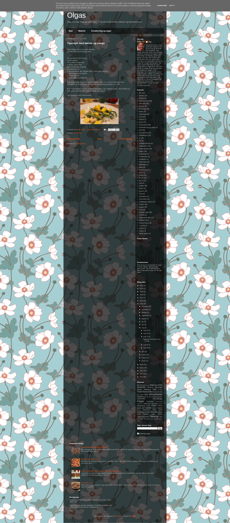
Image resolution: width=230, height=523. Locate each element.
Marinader (142, 164)
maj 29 (146, 330)
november (145, 309)
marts (144, 355)
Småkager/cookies (145, 202)
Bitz (140, 93)
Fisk (140, 117)
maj (143, 328)
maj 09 (146, 345)
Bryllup (141, 98)
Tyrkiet (141, 228)
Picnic (141, 178)
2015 (142, 304)
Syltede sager (144, 212)
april (143, 352)
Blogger (132, 516)
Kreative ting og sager (101, 31)
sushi (141, 210)
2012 (142, 371)
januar (144, 361)
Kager (141, 151)
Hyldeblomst (143, 135)
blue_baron (118, 516)
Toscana (142, 226)
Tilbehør (142, 220)
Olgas (76, 15)
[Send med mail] (109, 130)
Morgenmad (143, 170)
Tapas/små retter (145, 217)
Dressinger (143, 109)
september (145, 315)
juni (143, 325)
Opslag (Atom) (81, 144)
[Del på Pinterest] (118, 130)
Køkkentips (143, 162)
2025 (142, 285)
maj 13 (146, 336)
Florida (141, 119)
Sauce (141, 188)
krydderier (142, 159)
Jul (140, 141)
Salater (141, 186)
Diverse (141, 106)
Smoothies (143, 196)
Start (99, 139)
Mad (71, 31)
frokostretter (143, 125)
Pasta (141, 175)
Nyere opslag (73, 139)
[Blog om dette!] (111, 130)
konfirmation (143, 156)
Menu (141, 167)
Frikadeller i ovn (86, 483)
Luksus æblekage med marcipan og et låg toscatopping (100, 471)
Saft (140, 183)
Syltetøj (141, 215)
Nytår (141, 172)
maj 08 (146, 348)
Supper (141, 207)
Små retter (142, 199)
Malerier (82, 31)
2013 (142, 368)
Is (139, 138)
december (145, 306)
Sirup (141, 194)
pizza (141, 180)
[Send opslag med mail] (104, 129)
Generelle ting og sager (147, 127)
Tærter (141, 231)
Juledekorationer (144, 143)
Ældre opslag (125, 139)
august (144, 319)
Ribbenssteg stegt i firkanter (91, 459)
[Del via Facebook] (116, 130)
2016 (142, 301)
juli (143, 322)
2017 (142, 298)
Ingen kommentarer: (94, 129)
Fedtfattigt (142, 114)
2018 (142, 295)
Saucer (141, 191)
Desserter (142, 103)
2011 (142, 374)
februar (144, 358)
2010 (142, 377)
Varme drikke (143, 233)
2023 (142, 289)
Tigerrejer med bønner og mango (86, 43)
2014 (142, 365)
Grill (140, 130)
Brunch (141, 96)
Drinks (141, 111)
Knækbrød (142, 154)
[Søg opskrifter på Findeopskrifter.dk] (143, 434)
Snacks (141, 204)
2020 (142, 292)
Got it (172, 5)
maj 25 (146, 333)
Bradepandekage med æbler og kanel (94, 447)
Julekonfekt (143, 146)
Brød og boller (144, 101)
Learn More (162, 5)
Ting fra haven (144, 223)
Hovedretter (78, 133)
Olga (150, 42)
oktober (144, 312)
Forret (141, 122)
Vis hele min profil (143, 85)
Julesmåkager (144, 149)
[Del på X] (113, 130)
